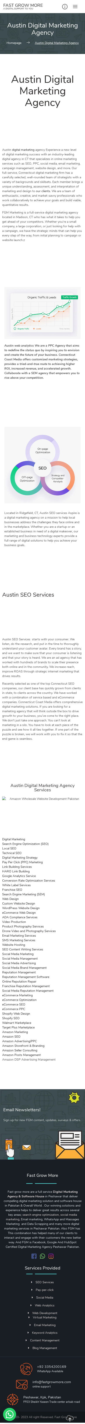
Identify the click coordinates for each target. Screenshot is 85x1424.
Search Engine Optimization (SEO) (25, 844)
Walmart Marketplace (16, 1023)
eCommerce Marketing (17, 995)
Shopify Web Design (16, 1014)
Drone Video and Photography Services (29, 931)
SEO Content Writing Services (22, 949)
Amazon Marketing (15, 1032)
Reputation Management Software (25, 977)
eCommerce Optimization (19, 1000)
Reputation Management (19, 972)
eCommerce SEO (13, 1004)
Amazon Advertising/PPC (19, 1041)
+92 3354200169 (51, 1366)
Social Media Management (20, 959)
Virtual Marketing (44, 1317)
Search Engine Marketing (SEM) (23, 894)
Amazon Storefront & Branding (23, 1046)
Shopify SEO (11, 1018)
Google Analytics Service (19, 876)
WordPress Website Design (21, 908)
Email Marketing (45, 1325)
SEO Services (45, 1282)
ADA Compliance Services (19, 917)
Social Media (44, 1297)
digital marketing (23, 150)
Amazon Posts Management (21, 1055)
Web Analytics (44, 1305)
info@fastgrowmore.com (51, 1382)
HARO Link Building (16, 871)
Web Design (10, 899)
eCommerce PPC (13, 1009)
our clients (43, 191)
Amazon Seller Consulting (19, 1050)
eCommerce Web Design (19, 913)
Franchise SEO (12, 890)
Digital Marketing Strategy (19, 858)
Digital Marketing (13, 839)
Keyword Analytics (45, 1333)
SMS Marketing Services (18, 940)
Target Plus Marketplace (18, 1027)
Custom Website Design (18, 903)
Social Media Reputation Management (28, 991)
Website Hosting (13, 945)
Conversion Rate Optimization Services (28, 881)
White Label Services (16, 885)
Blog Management (44, 1348)
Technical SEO (12, 853)
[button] (9, 1414)
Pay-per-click (45, 1290)
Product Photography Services (23, 926)
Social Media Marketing (18, 954)
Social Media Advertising (19, 963)
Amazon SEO (11, 1037)
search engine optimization (40, 1215)
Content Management (45, 1340)
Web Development (44, 1313)
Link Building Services (17, 867)
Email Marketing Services (19, 936)
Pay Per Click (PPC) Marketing (22, 862)
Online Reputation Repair (19, 981)
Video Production (14, 922)
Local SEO (9, 848)
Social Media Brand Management (24, 968)
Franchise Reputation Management (26, 986)
